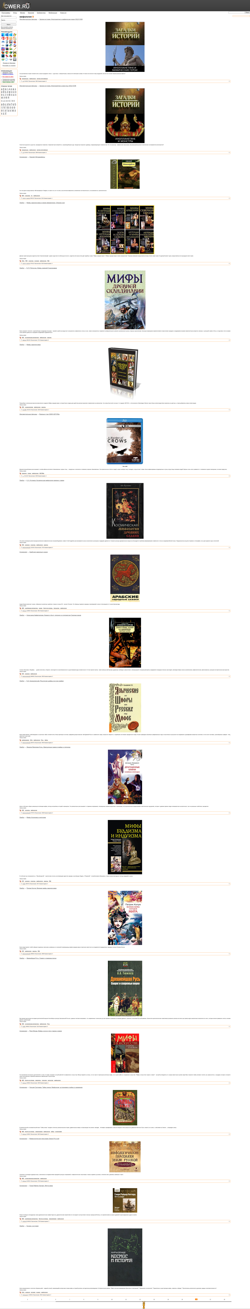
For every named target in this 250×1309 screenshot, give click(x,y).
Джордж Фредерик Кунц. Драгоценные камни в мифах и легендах (48, 747)
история (36, 260)
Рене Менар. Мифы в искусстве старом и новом (45, 1031)
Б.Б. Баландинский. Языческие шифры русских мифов (45, 681)
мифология (32, 78)
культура (31, 260)
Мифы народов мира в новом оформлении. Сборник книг (46, 203)
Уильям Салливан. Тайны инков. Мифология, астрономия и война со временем (55, 1087)
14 (168, 1299)
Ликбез (22, 203)
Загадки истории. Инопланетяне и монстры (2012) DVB (57, 86)
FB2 (48, 260)
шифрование (25, 740)
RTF (23, 673)
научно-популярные (42, 78)
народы (49, 337)
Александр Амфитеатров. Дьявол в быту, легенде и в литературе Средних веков (54, 615)
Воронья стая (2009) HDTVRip (49, 414)
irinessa (24, 610)
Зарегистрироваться (6, 28)
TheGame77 (26, 1295)
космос (38, 1292)
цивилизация (38, 1131)
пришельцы (25, 78)
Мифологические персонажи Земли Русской (44, 1138)
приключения (52, 1218)
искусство (50, 1080)
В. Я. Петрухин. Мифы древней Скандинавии (42, 268)
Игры (15, 13)
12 (140, 1299)
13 (154, 1299)
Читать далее (23, 76)
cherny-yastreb (26, 198)
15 (182, 1299)
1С (31, 195)
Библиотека (41, 13)
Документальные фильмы (28, 19)
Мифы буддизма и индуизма (36, 817)
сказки (40, 608)
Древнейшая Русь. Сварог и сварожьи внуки (41, 958)
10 (111, 1299)
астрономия (58, 1131)
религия (27, 544)
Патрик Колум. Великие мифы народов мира (41, 888)
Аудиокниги (23, 157)
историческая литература (32, 337)
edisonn (24, 340)
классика (27, 195)
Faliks (24, 883)
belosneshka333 (26, 547)
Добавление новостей (9, 80)
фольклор (56, 608)
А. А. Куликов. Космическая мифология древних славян (45, 480)
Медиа (22, 13)
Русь (42, 740)
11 (126, 1299)
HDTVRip (41, 473)
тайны (46, 740)
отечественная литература (32, 1178)
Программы (6, 13)
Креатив (31, 13)
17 (210, 1299)
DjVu (23, 260)
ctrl (23, 81)
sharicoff (25, 1221)
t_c (23, 476)
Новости (63, 13)
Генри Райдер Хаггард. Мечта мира (41, 1185)
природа (24, 473)
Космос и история (32, 1226)
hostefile (24, 409)
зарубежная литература (31, 608)
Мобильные (53, 13)
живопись (38, 1080)
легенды (27, 810)
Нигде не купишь (48, 608)
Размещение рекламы (9, 79)
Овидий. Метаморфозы (37, 157)
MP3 (23, 195)
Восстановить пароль (7, 27)
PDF (26, 260)
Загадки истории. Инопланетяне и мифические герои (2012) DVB (61, 19)
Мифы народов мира (34, 344)
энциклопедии (29, 407)
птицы (29, 473)
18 (224, 1299)
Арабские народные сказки (38, 552)
